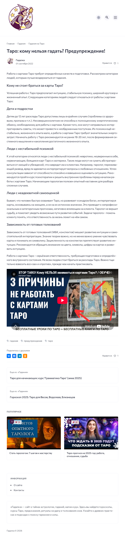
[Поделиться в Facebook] (14, 356)
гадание (14, 340)
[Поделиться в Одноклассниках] (25, 356)
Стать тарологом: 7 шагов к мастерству (30, 453)
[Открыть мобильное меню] (115, 17)
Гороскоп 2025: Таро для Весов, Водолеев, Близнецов (42, 397)
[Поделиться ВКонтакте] (9, 356)
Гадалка (20, 60)
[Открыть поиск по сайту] (107, 17)
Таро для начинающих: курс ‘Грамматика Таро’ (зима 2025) (46, 378)
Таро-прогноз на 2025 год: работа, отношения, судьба (86, 455)
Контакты (19, 490)
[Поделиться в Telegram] (20, 356)
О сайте (18, 485)
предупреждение (33, 340)
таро (50, 340)
